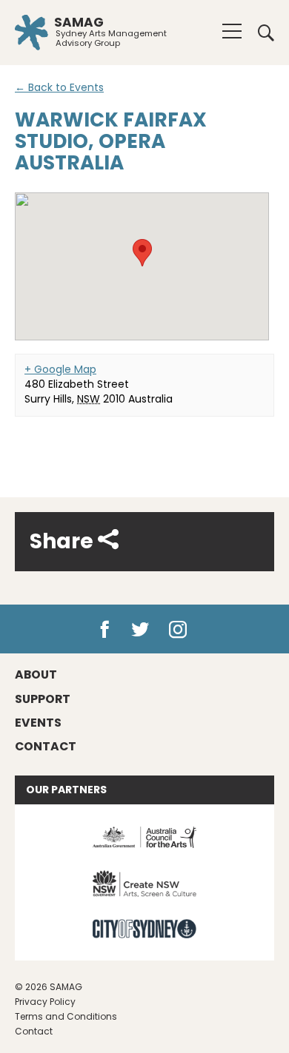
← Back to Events (59, 87)
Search (261, 32)
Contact (34, 1031)
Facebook (104, 630)
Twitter (141, 630)
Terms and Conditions (66, 1016)
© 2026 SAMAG (48, 986)
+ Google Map (60, 369)
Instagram (181, 630)
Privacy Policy (45, 1001)
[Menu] (232, 31)
